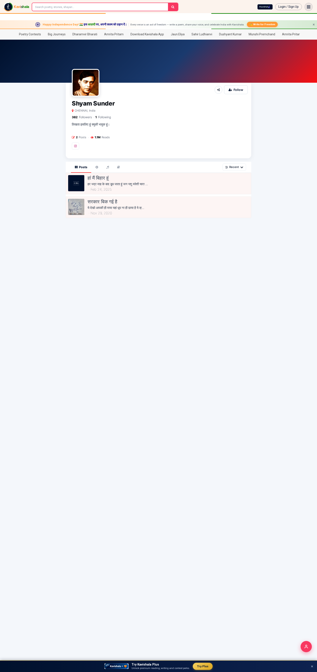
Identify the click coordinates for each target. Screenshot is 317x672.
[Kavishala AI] (265, 6)
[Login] (306, 646)
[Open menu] (308, 7)
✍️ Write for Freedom (262, 24)
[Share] (218, 90)
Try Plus (202, 666)
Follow (238, 90)
